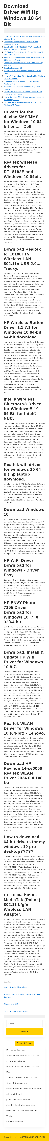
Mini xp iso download (16, 1050)
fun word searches (14, 1122)
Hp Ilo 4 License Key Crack (16, 1011)
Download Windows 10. (13, 68)
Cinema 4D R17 (11, 1004)
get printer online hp (15, 1061)
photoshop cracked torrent (18, 1100)
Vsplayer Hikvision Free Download (22, 1077)
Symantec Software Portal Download (23, 1055)
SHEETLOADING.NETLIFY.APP (32, 1137)
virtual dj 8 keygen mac (17, 1083)
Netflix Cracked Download (15, 987)
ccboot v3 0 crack (14, 1094)
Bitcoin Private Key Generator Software (24, 1088)
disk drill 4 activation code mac (20, 1105)
